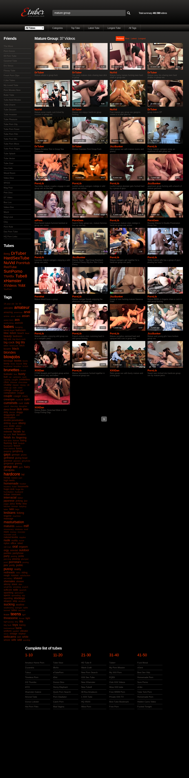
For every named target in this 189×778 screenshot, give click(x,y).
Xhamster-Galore (33, 692)
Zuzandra (29, 667)
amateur (22, 307)
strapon (8, 601)
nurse (21, 540)
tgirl (24, 614)
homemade (11, 483)
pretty (12, 565)
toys (15, 624)
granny (18, 463)
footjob (21, 443)
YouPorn (8, 289)
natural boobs (11, 537)
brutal (23, 370)
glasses (17, 461)
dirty (6, 412)
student (21, 601)
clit (28, 385)
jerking (19, 501)
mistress (19, 529)
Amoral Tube (31, 697)
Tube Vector (9, 158)
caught (15, 379)
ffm (13, 437)
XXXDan (39, 370)
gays (7, 454)
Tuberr (112, 662)
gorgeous (9, 463)
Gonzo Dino (58, 682)
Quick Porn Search (62, 692)
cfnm (6, 382)
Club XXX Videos (117, 682)
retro (18, 572)
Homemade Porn (145, 677)
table (25, 607)
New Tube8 (86, 687)
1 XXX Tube (86, 697)
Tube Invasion (10, 114)
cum (27, 399)
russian (15, 575)
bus (15, 374)
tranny (22, 625)
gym (21, 467)
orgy (6, 550)
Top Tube (75, 28)
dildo (26, 409)
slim (20, 584)
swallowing (9, 607)
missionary (9, 529)
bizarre (7, 349)
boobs (17, 360)
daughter (23, 406)
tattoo (14, 610)
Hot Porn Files (31, 706)
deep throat (10, 409)
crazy (25, 396)
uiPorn (38, 220)
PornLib (152, 146)
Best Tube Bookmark (119, 702)
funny (19, 448)
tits (21, 621)
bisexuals (14, 345)
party (7, 556)
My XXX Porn (115, 672)
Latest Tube (93, 28)
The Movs (8, 46)
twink (19, 628)
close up (8, 387)
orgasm (23, 546)
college (7, 390)
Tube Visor (58, 662)
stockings (19, 598)
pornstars (15, 562)
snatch (25, 587)
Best (127, 38)
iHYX (27, 687)
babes (9, 326)
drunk (14, 423)
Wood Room (9, 173)
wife (13, 639)
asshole (19, 323)
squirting (8, 598)
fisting (23, 440)
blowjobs (12, 356)
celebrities (24, 379)
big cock (9, 342)
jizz (25, 501)
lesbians (10, 512)
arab (18, 316)
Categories (57, 28)
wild (19, 639)
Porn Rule (8, 227)
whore (7, 640)
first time (8, 440)
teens (16, 614)
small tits (8, 587)
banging (19, 327)
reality (17, 569)
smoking (17, 587)
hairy (27, 466)
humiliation (9, 492)
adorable (8, 308)
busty (21, 373)
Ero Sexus (8, 65)
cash (24, 377)
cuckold (19, 399)
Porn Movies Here (12, 90)
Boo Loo (8, 202)
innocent (15, 494)
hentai (7, 477)
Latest (134, 38)
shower (20, 581)
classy (23, 385)
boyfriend (8, 366)
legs (17, 509)
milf (26, 526)
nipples (22, 537)
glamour (8, 460)
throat (21, 618)
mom (6, 532)
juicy (12, 503)
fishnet (16, 440)
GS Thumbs (30, 682)
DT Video (8, 197)
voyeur (22, 633)
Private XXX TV (116, 697)
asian (26, 316)
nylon (6, 543)
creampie (9, 399)
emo (6, 426)
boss (13, 363)
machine (17, 516)
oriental (14, 550)
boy (25, 363)
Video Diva (9, 178)
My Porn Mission (117, 667)
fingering (21, 437)
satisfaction (25, 575)
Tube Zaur (8, 163)
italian (20, 498)
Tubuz (28, 672)
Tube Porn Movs (11, 144)
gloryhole (26, 461)
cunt (21, 403)
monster (21, 532)
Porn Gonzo (9, 51)
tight (28, 618)
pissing (16, 559)
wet (19, 637)
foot (15, 443)
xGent (140, 667)
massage (8, 518)
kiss (25, 503)
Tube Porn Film (11, 134)
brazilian (17, 366)
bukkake (8, 374)
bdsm (13, 333)
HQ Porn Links (10, 236)
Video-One (9, 207)
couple (8, 396)
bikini (6, 345)
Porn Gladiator (60, 697)
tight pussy (9, 622)
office (13, 543)
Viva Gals (8, 168)
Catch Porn (58, 702)
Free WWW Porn (117, 692)
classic (16, 385)
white (25, 636)
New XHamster (88, 682)
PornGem (77, 220)
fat (23, 431)
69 (20, 304)
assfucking (9, 323)
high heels (9, 480)
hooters (7, 486)
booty (6, 363)
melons (19, 526)
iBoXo (56, 667)
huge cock (9, 489)
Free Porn (114, 706)
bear (27, 333)
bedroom (17, 336)
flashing (8, 443)
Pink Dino (8, 192)
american (18, 312)
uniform (8, 631)
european (9, 428)
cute (26, 403)
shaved (18, 578)
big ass (7, 339)
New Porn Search (89, 672)
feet (14, 434)
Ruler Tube (9, 95)
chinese (13, 382)
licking (20, 512)
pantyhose (18, 553)
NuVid (9, 262)
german (16, 454)
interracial (10, 497)
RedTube (10, 267)
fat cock (7, 434)
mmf (26, 529)
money (13, 532)
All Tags (132, 28)
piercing (7, 559)
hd (22, 474)
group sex (11, 466)
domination (9, 417)
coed (20, 387)
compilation (10, 393)
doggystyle (9, 415)
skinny (7, 584)
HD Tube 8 (86, 662)
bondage (8, 360)
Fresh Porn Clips (11, 75)
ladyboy (22, 506)
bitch (22, 345)
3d (16, 304)
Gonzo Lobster (32, 702)
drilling (7, 423)
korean (15, 506)
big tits (20, 342)
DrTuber (18, 253)
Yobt (21, 285)
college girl (18, 390)
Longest (142, 38)
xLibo (139, 687)
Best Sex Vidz (143, 672)
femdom (21, 434)
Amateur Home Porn (34, 662)
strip (15, 601)
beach (20, 333)
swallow (20, 604)
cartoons (17, 377)
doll (17, 415)
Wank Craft (86, 667)
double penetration (13, 420)
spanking (8, 592)
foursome (8, 446)
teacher (21, 610)
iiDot (55, 677)
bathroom (21, 330)
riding (24, 572)
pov (6, 565)
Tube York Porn (144, 692)
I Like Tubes (9, 80)
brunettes (11, 370)
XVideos (10, 285)
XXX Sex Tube (88, 677)
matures (9, 526)
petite (21, 556)
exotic (18, 428)
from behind (9, 448)
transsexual (9, 628)
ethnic (19, 426)
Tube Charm (9, 105)
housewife (23, 486)
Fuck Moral (142, 662)
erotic (12, 426)
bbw (6, 333)
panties (7, 553)
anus (13, 316)
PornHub (23, 263)
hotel (14, 486)
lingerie (8, 516)
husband (19, 492)
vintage (13, 633)
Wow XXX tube (116, 687)
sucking (9, 604)
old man (7, 547)
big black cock (19, 339)
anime (6, 316)
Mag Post (8, 187)
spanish (22, 590)
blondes (10, 352)
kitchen (7, 506)
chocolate (22, 382)
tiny (16, 622)
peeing (14, 556)
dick (19, 409)
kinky (18, 503)
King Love (8, 217)
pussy (8, 569)
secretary (8, 578)
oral (15, 546)
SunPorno (13, 271)
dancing (14, 406)
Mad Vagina (58, 706)
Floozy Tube (9, 70)
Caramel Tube (10, 61)
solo (15, 589)
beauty (8, 336)
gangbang (17, 451)
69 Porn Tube (10, 56)
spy (23, 595)
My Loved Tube (11, 85)
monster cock (10, 534)
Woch (6, 212)
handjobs (9, 470)
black (15, 348)
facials (17, 431)
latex (6, 509)
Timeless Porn (31, 677)
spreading (16, 595)
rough (7, 575)
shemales (9, 581)
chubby (7, 385)
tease (6, 614)
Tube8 (21, 276)
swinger (18, 607)
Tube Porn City (11, 124)
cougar (20, 393)
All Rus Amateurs (89, 692)
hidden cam (16, 478)
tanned (7, 610)
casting (7, 379)
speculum (18, 593)
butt (6, 377)
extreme (8, 431)
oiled (20, 543)
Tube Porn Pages (12, 148)
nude (7, 540)
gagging (7, 451)
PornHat (39, 296)
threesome (11, 618)
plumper (25, 559)
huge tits (20, 489)
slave (14, 584)
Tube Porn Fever (11, 129)
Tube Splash (9, 153)
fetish (7, 437)
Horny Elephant (60, 687)
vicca (6, 633)
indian (7, 494)
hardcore (12, 474)
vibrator (24, 631)
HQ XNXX (85, 702)
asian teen (8, 320)
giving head (21, 458)
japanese (9, 500)
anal (27, 312)
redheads (9, 572)
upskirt (16, 631)
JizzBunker (116, 146)
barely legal (9, 330)
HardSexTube (16, 258)
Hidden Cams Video (146, 702)
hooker (23, 484)
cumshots (10, 403)
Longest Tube (113, 28)
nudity (14, 540)
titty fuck (7, 625)
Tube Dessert (10, 109)
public (19, 565)
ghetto (24, 455)
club (15, 387)
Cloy (6, 222)
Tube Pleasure (10, 119)
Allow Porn (86, 706)
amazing (8, 312)
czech (6, 406)
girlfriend (9, 457)
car (10, 377)
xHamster (12, 280)
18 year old (9, 304)
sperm (7, 595)
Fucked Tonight (144, 706)
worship (26, 640)
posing (25, 562)
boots (25, 361)
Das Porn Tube (11, 231)
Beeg (7, 253)
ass (17, 319)
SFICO (7, 183)
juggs (6, 503)
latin (11, 509)
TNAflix (9, 276)
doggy (19, 412)
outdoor (24, 550)
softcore (8, 590)
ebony (22, 423)
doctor (12, 412)
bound (19, 363)
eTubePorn (58, 672)
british (25, 366)
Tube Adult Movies (12, 100)
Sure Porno (142, 682)
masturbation (14, 522)
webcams (10, 636)
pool (6, 562)
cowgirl (17, 396)
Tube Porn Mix (10, 139)
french (17, 446)
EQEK (112, 677)
